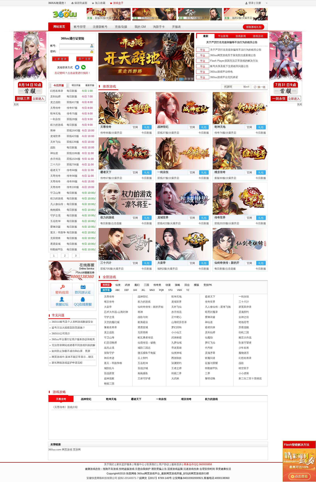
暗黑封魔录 (211, 311)
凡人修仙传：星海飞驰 (218, 306)
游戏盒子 (118, 2)
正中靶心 (176, 317)
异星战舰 (244, 327)
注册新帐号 (100, 26)
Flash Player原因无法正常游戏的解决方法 (234, 60)
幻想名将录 (245, 357)
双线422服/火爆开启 (168, 223)
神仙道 (209, 322)
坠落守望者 (245, 342)
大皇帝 (161, 262)
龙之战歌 (109, 332)
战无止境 (109, 347)
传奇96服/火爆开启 (111, 132)
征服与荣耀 (211, 363)
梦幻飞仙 (210, 342)
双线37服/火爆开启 (168, 132)
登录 (251, 2)
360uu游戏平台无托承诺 (224, 77)
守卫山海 (109, 337)
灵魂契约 (244, 311)
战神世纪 (162, 126)
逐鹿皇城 (143, 327)
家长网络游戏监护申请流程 (67, 362)
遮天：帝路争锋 (113, 363)
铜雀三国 (109, 383)
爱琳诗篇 (210, 317)
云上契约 (143, 357)
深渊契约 (176, 363)
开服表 (176, 26)
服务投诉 (176, 464)
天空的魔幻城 (111, 322)
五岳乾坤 (143, 363)
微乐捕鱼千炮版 (147, 352)
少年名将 (244, 347)
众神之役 (244, 317)
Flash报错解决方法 (296, 444)
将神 (140, 311)
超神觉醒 (109, 378)
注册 (258, 2)
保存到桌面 (80, 2)
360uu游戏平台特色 (221, 71)
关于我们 (109, 464)
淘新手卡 (159, 26)
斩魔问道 (210, 357)
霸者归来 (210, 327)
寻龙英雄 (176, 347)
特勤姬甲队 (211, 368)
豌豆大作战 (245, 337)
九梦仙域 (176, 342)
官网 (135, 127)
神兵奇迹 (109, 357)
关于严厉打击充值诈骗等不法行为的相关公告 (231, 42)
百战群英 (109, 373)
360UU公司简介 (61, 333)
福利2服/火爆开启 (238, 17)
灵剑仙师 (210, 332)
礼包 (146, 127)
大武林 (175, 378)
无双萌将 (143, 332)
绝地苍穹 (244, 322)
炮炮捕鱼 (143, 373)
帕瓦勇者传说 (145, 337)
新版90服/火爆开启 (101, 17)
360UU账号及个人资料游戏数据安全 (72, 321)
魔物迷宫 (244, 352)
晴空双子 (244, 368)
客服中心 (139, 464)
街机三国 (244, 332)
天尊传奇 (105, 126)
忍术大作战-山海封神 (116, 311)
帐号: (53, 45)
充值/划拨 (121, 26)
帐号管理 (80, 26)
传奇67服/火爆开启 (111, 178)
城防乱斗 (109, 368)
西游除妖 (176, 357)
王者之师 (176, 368)
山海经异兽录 (179, 322)
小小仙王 (176, 332)
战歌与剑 (143, 317)
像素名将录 (110, 327)
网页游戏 (67, 449)
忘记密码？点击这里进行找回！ (73, 72)
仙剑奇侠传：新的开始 (150, 306)
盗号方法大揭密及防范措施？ (68, 327)
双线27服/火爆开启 (168, 178)
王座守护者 (144, 378)
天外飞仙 (176, 306)
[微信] (83, 67)
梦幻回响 (176, 327)
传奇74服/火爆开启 (225, 132)
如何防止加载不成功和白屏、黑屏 (71, 351)
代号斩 (209, 347)
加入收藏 (100, 2)
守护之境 (109, 317)
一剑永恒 (162, 172)
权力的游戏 (107, 217)
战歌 (241, 363)
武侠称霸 (176, 337)
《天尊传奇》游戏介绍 (65, 407)
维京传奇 (220, 172)
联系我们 (151, 464)
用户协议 (164, 464)
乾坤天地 (220, 126)
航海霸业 (143, 322)
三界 (207, 373)
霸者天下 (105, 172)
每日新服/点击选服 (111, 223)
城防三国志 (144, 347)
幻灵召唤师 (110, 342)
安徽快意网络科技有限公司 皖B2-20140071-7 (112, 478)
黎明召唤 (210, 378)
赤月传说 (176, 311)
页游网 (77, 449)
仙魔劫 (209, 337)
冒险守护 (109, 352)
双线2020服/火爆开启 (149, 17)
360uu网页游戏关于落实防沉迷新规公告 (233, 55)
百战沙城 (143, 368)
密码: (53, 51)
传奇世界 (220, 217)
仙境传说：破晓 (147, 342)
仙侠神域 (176, 352)
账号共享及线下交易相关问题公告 (229, 66)
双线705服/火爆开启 (194, 17)
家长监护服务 (124, 464)
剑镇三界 (176, 373)
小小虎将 (244, 373)
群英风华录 (245, 306)
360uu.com (54, 449)
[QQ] (77, 67)
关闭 (16, 104)
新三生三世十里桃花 (250, 378)
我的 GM (140, 26)
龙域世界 (162, 217)
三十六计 (105, 262)
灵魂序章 (210, 352)
